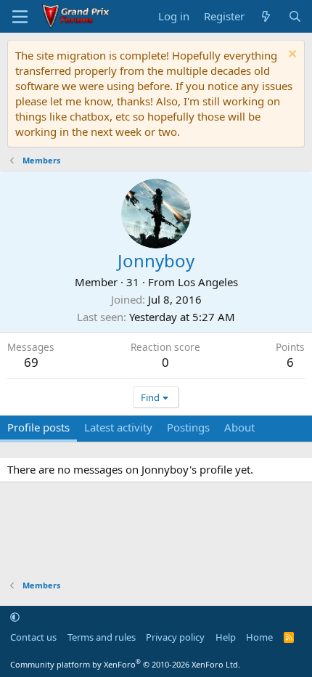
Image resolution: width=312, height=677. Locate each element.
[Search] (295, 16)
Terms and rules (101, 637)
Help (225, 637)
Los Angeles (208, 282)
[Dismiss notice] (290, 55)
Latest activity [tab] (118, 427)
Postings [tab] (188, 427)
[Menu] (20, 16)
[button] (14, 617)
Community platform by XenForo (125, 664)
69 (31, 362)
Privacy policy (175, 637)
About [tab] (239, 427)
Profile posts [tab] (38, 427)
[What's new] (266, 16)
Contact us (33, 637)
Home (259, 637)
